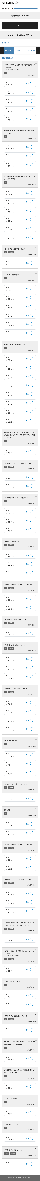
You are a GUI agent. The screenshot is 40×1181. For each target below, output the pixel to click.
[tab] (20, 69)
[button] (20, 69)
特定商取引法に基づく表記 (14, 1178)
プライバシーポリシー (27, 1178)
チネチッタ (20, 25)
